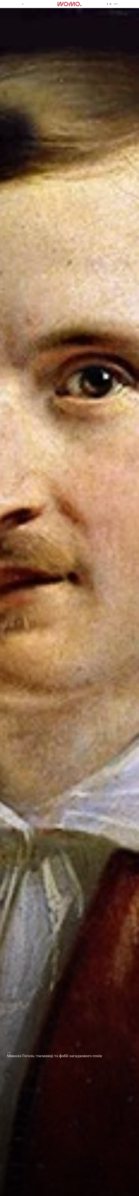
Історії (9, 1052)
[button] (116, 4)
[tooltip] (107, 4)
